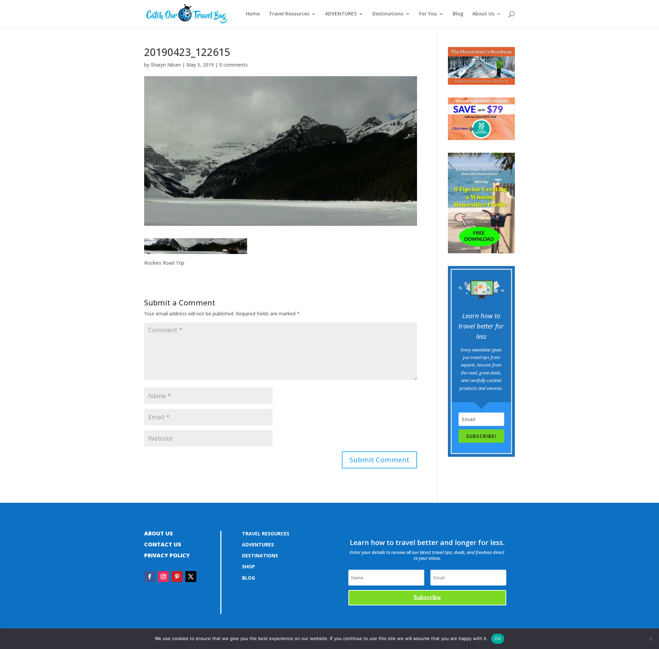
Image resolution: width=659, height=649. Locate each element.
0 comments (233, 64)
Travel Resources (289, 14)
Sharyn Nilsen (166, 64)
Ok (498, 638)
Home (253, 14)
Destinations (387, 14)
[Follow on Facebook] (149, 576)
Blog (458, 14)
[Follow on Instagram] (163, 576)
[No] (650, 638)
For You (428, 14)
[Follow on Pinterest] (177, 576)
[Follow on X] (190, 576)
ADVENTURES (341, 14)
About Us (483, 14)
